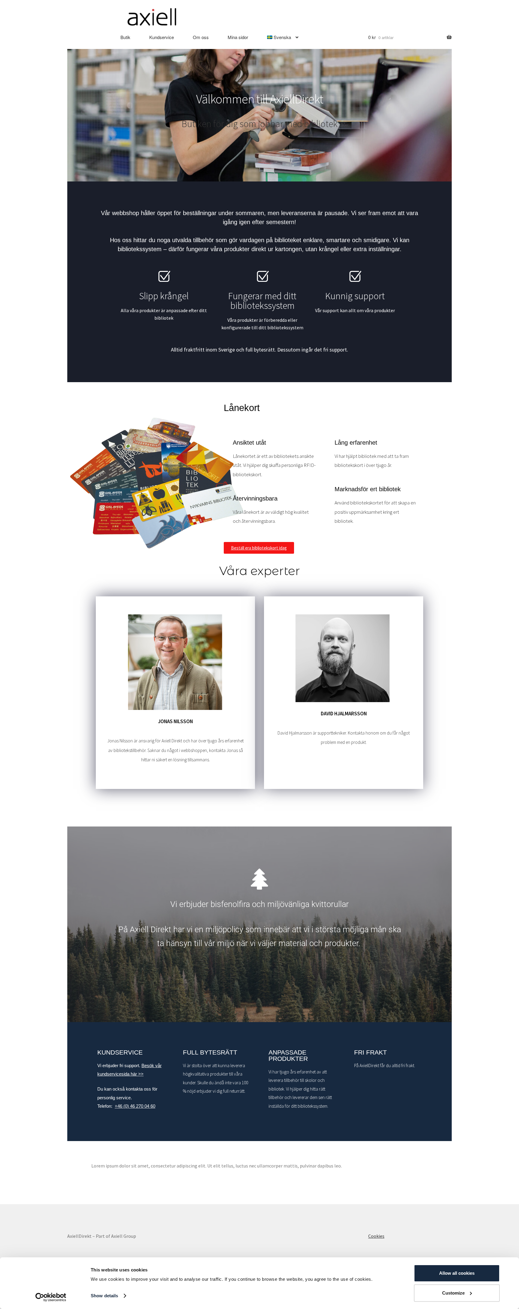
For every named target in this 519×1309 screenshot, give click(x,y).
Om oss (201, 37)
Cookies (376, 1236)
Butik (125, 37)
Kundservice (161, 37)
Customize (453, 1292)
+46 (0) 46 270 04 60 (135, 1106)
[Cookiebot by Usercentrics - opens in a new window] (51, 1297)
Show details (104, 1295)
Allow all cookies (457, 1273)
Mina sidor (238, 37)
